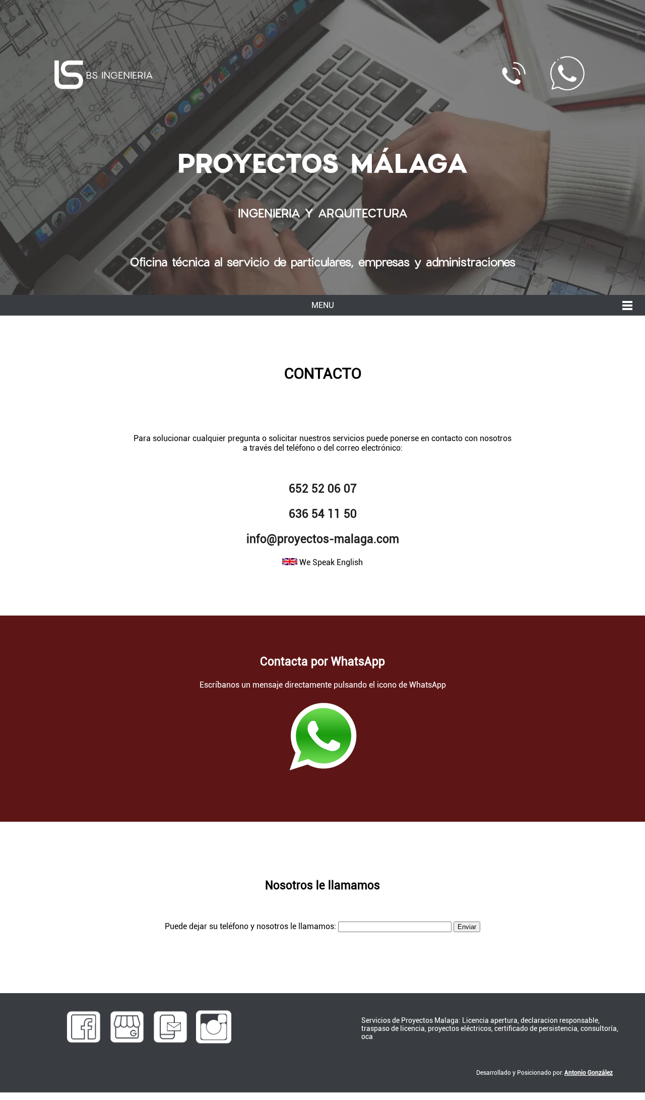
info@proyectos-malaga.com (322, 539)
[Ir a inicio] (68, 75)
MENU (322, 305)
